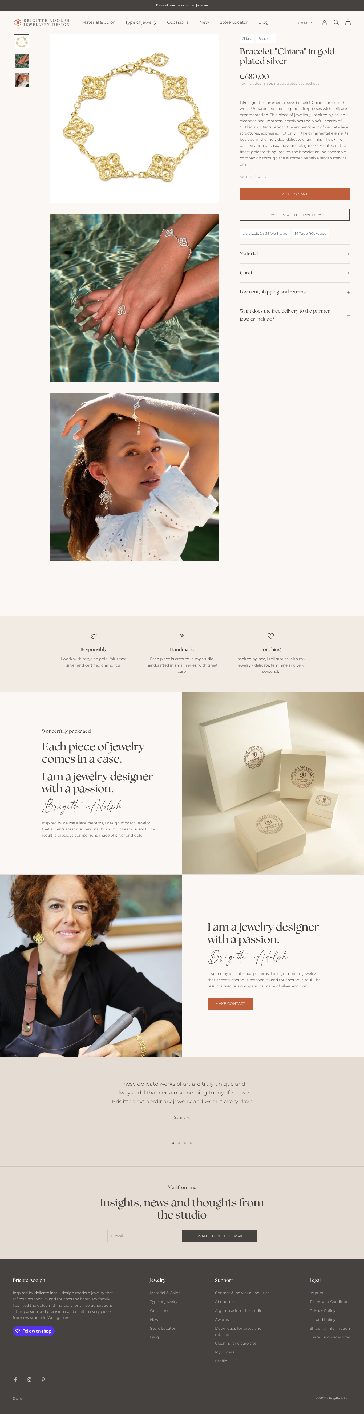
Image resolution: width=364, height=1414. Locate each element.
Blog (263, 22)
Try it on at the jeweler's (294, 215)
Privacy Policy (322, 1310)
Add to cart (295, 194)
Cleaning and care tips (236, 1343)
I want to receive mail (219, 1236)
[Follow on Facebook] (15, 1379)
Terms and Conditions (330, 1301)
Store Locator (234, 22)
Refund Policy (322, 1319)
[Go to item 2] (21, 61)
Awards (222, 1319)
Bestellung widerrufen (330, 1337)
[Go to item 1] (21, 41)
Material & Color (98, 22)
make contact (230, 1003)
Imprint (317, 1292)
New (204, 22)
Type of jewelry (140, 22)
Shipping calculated (280, 83)
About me (224, 1301)
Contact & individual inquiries (242, 1292)
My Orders (224, 1352)
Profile (221, 1360)
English (302, 23)
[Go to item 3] (21, 80)
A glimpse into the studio (238, 1310)
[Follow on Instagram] (29, 1379)
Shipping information (330, 1328)
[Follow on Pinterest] (43, 1379)
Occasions (178, 22)
